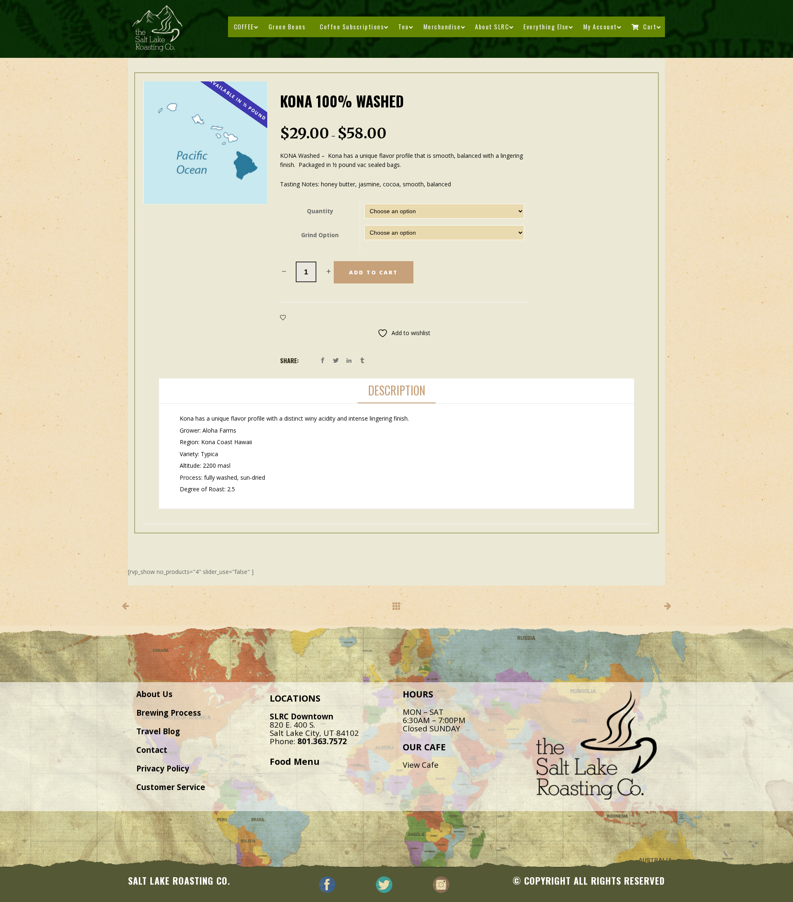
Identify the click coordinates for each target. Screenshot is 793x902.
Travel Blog (158, 731)
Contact (151, 750)
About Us (154, 694)
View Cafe (421, 764)
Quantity (320, 211)
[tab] (397, 390)
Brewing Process (168, 712)
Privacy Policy (162, 768)
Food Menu (295, 761)
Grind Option (320, 235)
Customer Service (170, 787)
